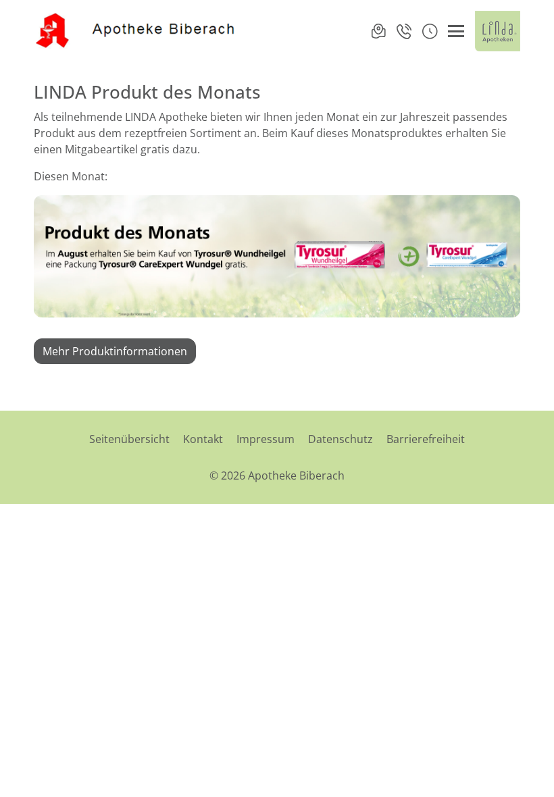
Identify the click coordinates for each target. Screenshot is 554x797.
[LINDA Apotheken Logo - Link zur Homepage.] (497, 31)
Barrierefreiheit (425, 439)
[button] (429, 31)
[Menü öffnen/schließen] (456, 31)
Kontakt (203, 439)
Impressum (265, 439)
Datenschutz (340, 439)
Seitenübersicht (129, 439)
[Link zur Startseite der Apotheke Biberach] (136, 31)
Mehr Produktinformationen (115, 351)
